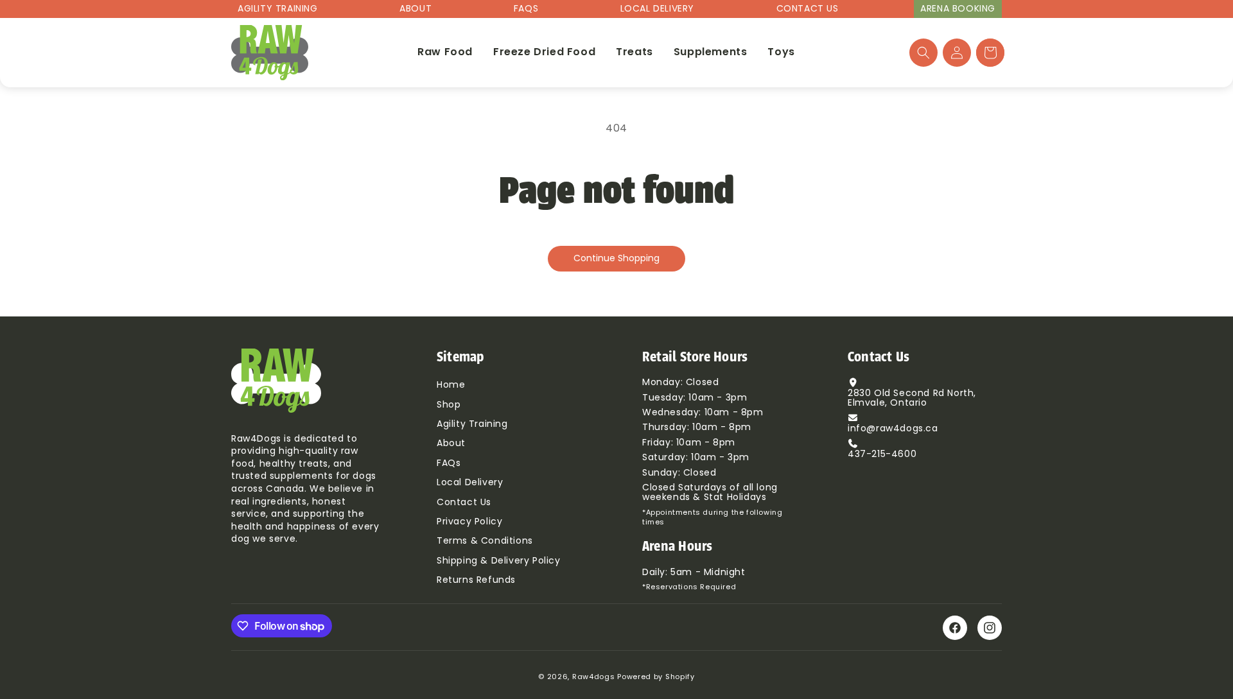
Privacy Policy (469, 522)
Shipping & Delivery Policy (499, 561)
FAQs (526, 9)
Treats (634, 52)
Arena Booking (957, 9)
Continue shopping (616, 259)
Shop (448, 405)
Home (451, 385)
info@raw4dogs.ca (893, 429)
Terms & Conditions (485, 541)
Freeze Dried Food (544, 52)
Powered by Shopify (656, 677)
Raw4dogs (593, 677)
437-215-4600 (882, 454)
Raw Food (445, 52)
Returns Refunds (476, 580)
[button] (923, 53)
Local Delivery (657, 9)
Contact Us (807, 9)
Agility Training (278, 9)
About (415, 9)
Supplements (711, 52)
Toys (780, 52)
